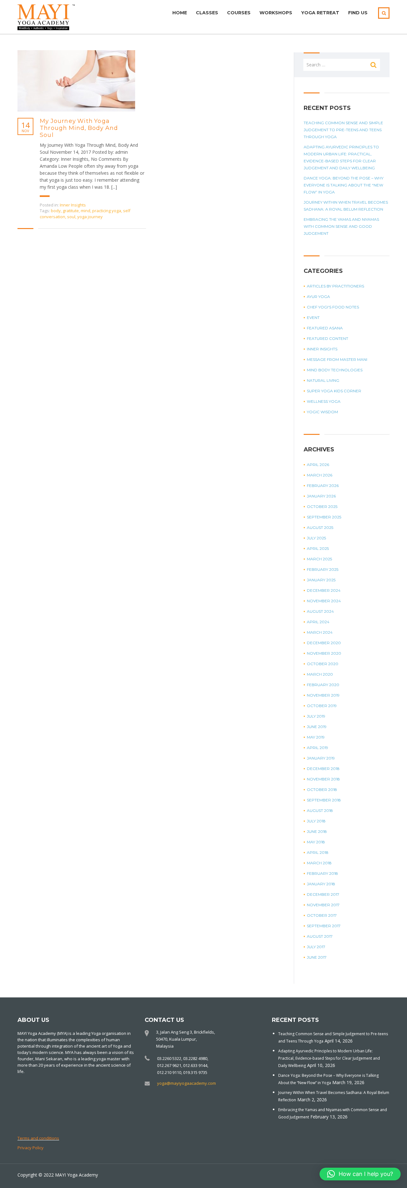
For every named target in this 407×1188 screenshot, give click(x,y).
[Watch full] (76, 80)
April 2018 (317, 852)
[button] (360, 1174)
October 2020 (322, 663)
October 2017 (322, 915)
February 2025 (322, 569)
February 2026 (323, 485)
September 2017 (324, 925)
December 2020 (324, 642)
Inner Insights (73, 205)
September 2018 (324, 800)
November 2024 (324, 600)
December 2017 (323, 894)
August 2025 (320, 527)
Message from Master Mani (337, 359)
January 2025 (321, 579)
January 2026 (321, 496)
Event (313, 317)
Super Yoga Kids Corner (334, 390)
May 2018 (316, 842)
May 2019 (316, 737)
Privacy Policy (30, 1148)
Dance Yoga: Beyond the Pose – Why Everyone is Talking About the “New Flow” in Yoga (343, 185)
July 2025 (316, 538)
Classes (207, 13)
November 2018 (323, 779)
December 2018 (323, 768)
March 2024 (320, 632)
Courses (239, 13)
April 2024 (318, 621)
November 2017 (323, 904)
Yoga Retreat (320, 13)
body (56, 210)
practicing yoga (106, 210)
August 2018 (320, 810)
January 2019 (321, 758)
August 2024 (320, 611)
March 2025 (319, 559)
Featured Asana (325, 328)
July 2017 (316, 946)
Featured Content (327, 338)
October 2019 (322, 705)
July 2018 (316, 821)
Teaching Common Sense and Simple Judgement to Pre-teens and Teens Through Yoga (343, 129)
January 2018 (321, 883)
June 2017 (317, 957)
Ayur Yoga (318, 296)
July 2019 (316, 716)
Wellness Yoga (324, 401)
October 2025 (322, 506)
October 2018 (322, 789)
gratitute (71, 210)
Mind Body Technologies (334, 370)
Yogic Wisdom (322, 411)
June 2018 (317, 831)
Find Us (358, 13)
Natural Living (323, 380)
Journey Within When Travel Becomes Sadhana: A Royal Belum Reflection (346, 206)
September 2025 (324, 517)
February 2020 (323, 684)
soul (71, 216)
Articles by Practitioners (335, 286)
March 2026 (319, 475)
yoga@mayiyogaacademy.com (186, 1083)
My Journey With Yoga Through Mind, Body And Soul (79, 128)
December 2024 (324, 590)
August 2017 (320, 936)
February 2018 (322, 873)
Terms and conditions (38, 1138)
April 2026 (318, 464)
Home (179, 13)
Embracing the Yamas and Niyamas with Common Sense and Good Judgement (341, 226)
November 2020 (324, 653)
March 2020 (320, 674)
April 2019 (317, 747)
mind (85, 210)
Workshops (275, 13)
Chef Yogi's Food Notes (333, 307)
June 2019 (317, 726)
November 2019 (323, 695)
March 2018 (319, 863)
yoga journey (90, 216)
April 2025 (318, 548)
